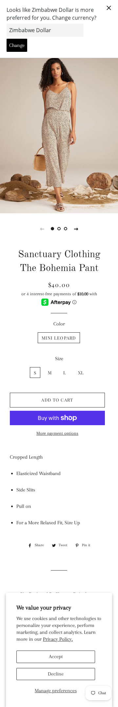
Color (59, 324)
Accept (56, 656)
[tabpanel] (59, 134)
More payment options (57, 433)
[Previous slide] (42, 228)
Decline (56, 674)
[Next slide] (76, 228)
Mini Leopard (59, 338)
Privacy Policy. (58, 639)
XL (81, 372)
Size (59, 359)
